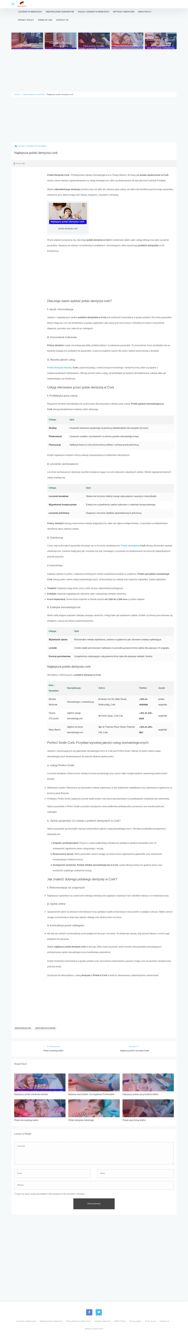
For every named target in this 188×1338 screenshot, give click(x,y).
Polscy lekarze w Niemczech (93, 11)
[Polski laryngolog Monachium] (127, 41)
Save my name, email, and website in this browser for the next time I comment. (51, 1194)
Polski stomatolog (130, 546)
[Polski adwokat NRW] (27, 41)
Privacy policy (26, 20)
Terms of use (45, 20)
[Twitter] (99, 1312)
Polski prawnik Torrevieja (94, 46)
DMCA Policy (144, 11)
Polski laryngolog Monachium (127, 46)
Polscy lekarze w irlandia (32, 146)
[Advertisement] (94, 68)
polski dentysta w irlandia (45, 1028)
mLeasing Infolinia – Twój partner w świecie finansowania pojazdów (160, 43)
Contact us (62, 20)
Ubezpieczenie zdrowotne (60, 11)
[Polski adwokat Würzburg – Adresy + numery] (60, 41)
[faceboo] (89, 1312)
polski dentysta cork (23, 1028)
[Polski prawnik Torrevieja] (94, 41)
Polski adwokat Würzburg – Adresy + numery (60, 45)
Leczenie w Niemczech (30, 11)
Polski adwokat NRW (27, 46)
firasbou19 (20, 163)
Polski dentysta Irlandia (59, 368)
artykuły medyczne (123, 11)
